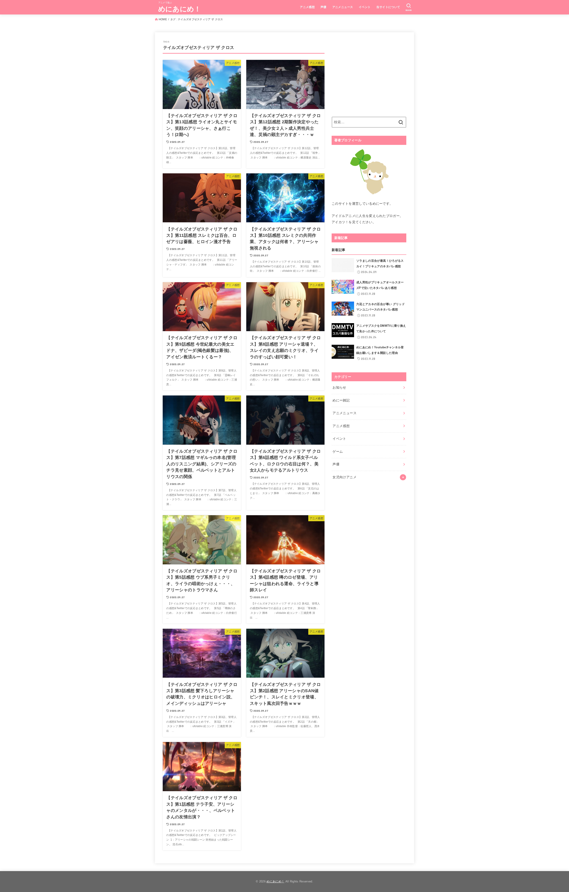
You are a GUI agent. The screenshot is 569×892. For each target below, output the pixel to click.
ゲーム (338, 451)
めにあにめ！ (179, 9)
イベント (365, 7)
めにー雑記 (341, 400)
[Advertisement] (369, 77)
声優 (324, 7)
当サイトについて (388, 7)
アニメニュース (342, 7)
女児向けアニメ (345, 477)
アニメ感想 (307, 7)
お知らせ (339, 387)
